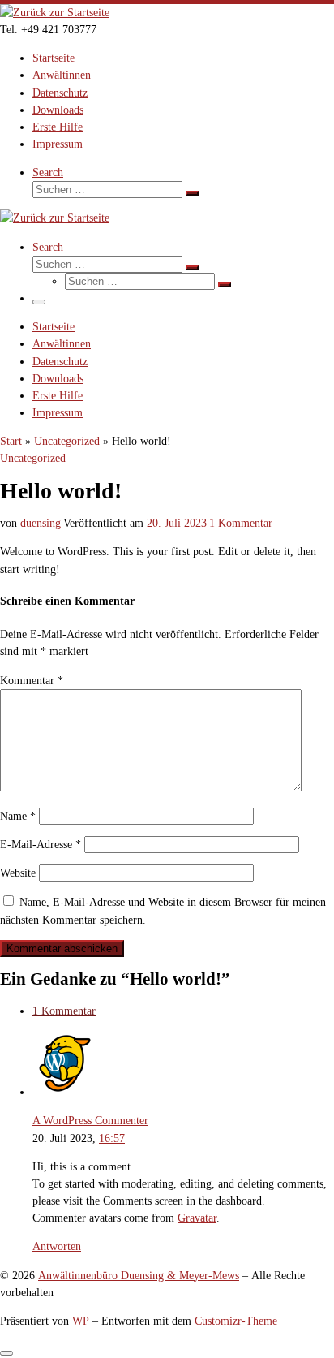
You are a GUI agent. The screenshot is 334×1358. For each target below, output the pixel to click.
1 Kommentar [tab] (64, 1010)
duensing (40, 522)
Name (18, 815)
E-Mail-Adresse (40, 844)
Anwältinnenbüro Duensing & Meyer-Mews (138, 1275)
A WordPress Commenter (90, 1120)
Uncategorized (67, 440)
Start (11, 440)
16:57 (112, 1138)
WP (80, 1320)
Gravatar (197, 1217)
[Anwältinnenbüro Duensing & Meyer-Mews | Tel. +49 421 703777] (54, 12)
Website (18, 872)
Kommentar (31, 680)
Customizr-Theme (236, 1320)
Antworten (56, 1245)
